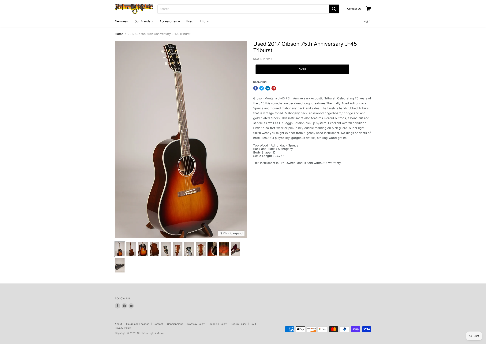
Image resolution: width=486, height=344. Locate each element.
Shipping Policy (218, 323)
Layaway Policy (196, 323)
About (118, 323)
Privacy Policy (123, 327)
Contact (158, 323)
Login (366, 21)
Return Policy (238, 323)
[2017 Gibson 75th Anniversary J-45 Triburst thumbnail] (119, 249)
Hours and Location (137, 323)
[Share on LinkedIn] (267, 88)
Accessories (168, 21)
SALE (254, 323)
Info (203, 21)
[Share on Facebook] (255, 88)
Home (119, 33)
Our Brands (142, 21)
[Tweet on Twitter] (261, 88)
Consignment (175, 323)
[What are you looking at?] (334, 9)
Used (189, 21)
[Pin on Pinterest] (273, 88)
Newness (121, 21)
